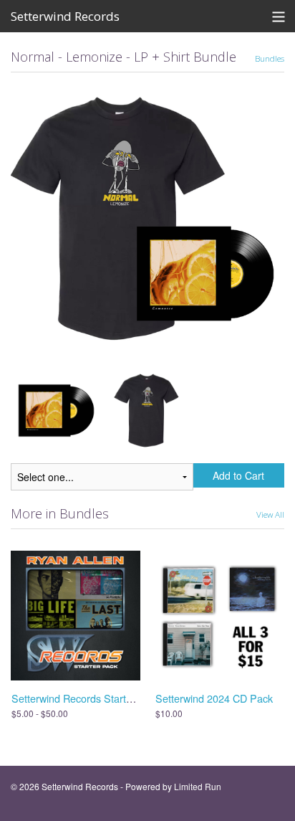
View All (270, 514)
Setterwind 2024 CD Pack (214, 698)
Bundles (269, 58)
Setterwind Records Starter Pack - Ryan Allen (115, 698)
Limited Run (197, 786)
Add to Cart (238, 475)
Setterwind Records (65, 16)
